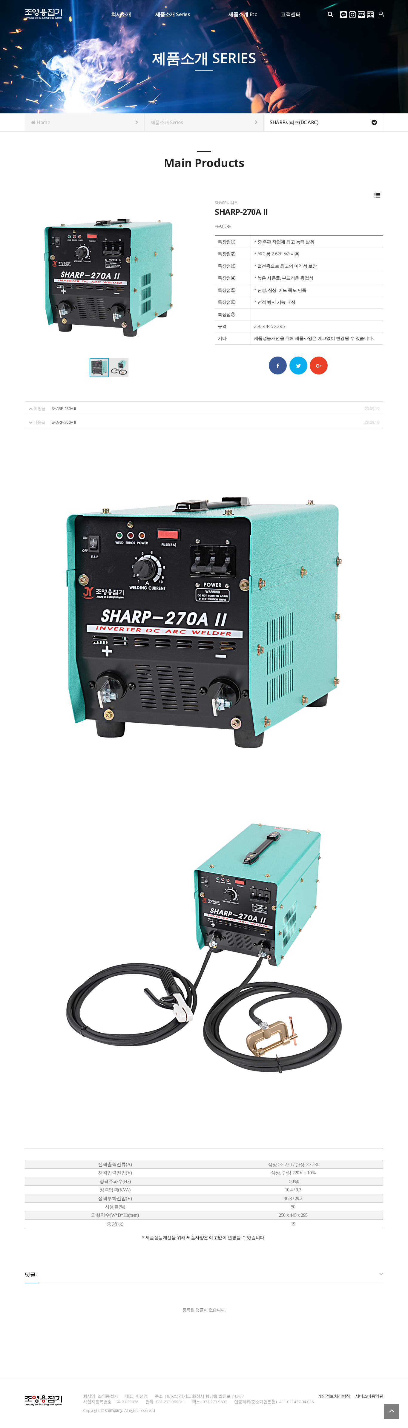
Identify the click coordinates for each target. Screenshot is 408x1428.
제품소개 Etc (242, 14)
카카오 (343, 14)
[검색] (330, 14)
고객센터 (290, 14)
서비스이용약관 (369, 1396)
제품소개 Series (172, 14)
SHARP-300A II (64, 422)
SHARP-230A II (64, 408)
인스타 (352, 14)
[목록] (377, 195)
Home (43, 122)
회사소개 (121, 14)
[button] (118, 367)
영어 (370, 14)
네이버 (361, 14)
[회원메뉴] (381, 14)
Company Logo (43, 15)
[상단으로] (391, 1411)
